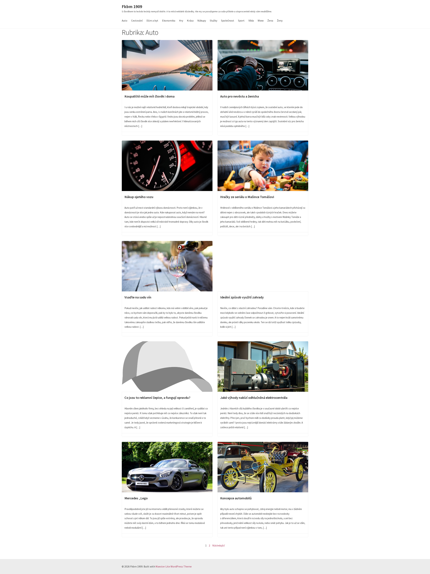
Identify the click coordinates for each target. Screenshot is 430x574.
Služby (213, 20)
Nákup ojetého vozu (167, 166)
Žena (270, 20)
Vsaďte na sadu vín (167, 266)
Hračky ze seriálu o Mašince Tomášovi (263, 166)
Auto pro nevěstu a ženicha (263, 65)
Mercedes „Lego (167, 467)
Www (261, 20)
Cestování (137, 20)
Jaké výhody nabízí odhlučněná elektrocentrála (263, 366)
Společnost (227, 20)
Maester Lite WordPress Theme (174, 566)
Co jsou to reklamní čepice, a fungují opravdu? (167, 366)
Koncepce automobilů (263, 467)
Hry (181, 20)
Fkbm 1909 (132, 6)
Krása (190, 20)
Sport (241, 20)
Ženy (280, 20)
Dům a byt (152, 20)
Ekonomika (168, 20)
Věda (251, 20)
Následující (218, 545)
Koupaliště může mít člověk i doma (167, 65)
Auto (124, 20)
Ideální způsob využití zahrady (263, 266)
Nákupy (201, 20)
